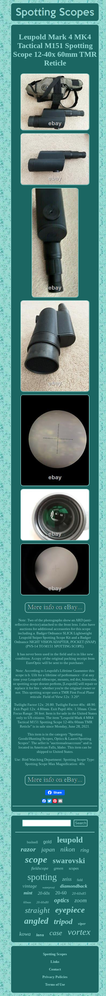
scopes (74, 868)
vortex (79, 932)
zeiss (66, 879)
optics (61, 900)
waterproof (48, 887)
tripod (63, 921)
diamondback (73, 886)
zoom (80, 900)
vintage (30, 886)
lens (40, 935)
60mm (27, 902)
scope (36, 859)
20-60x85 (79, 893)
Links (55, 962)
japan (48, 849)
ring (84, 850)
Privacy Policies (54, 977)
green (58, 868)
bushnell (32, 842)
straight (37, 910)
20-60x (44, 893)
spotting (42, 877)
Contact (55, 969)
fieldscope (39, 868)
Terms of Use (55, 984)
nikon (67, 849)
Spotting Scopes (55, 954)
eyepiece (70, 909)
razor (28, 849)
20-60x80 (42, 902)
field (80, 880)
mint (28, 892)
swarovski (69, 861)
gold (47, 842)
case (55, 933)
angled (36, 921)
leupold (70, 839)
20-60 (61, 892)
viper (82, 924)
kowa (25, 934)
